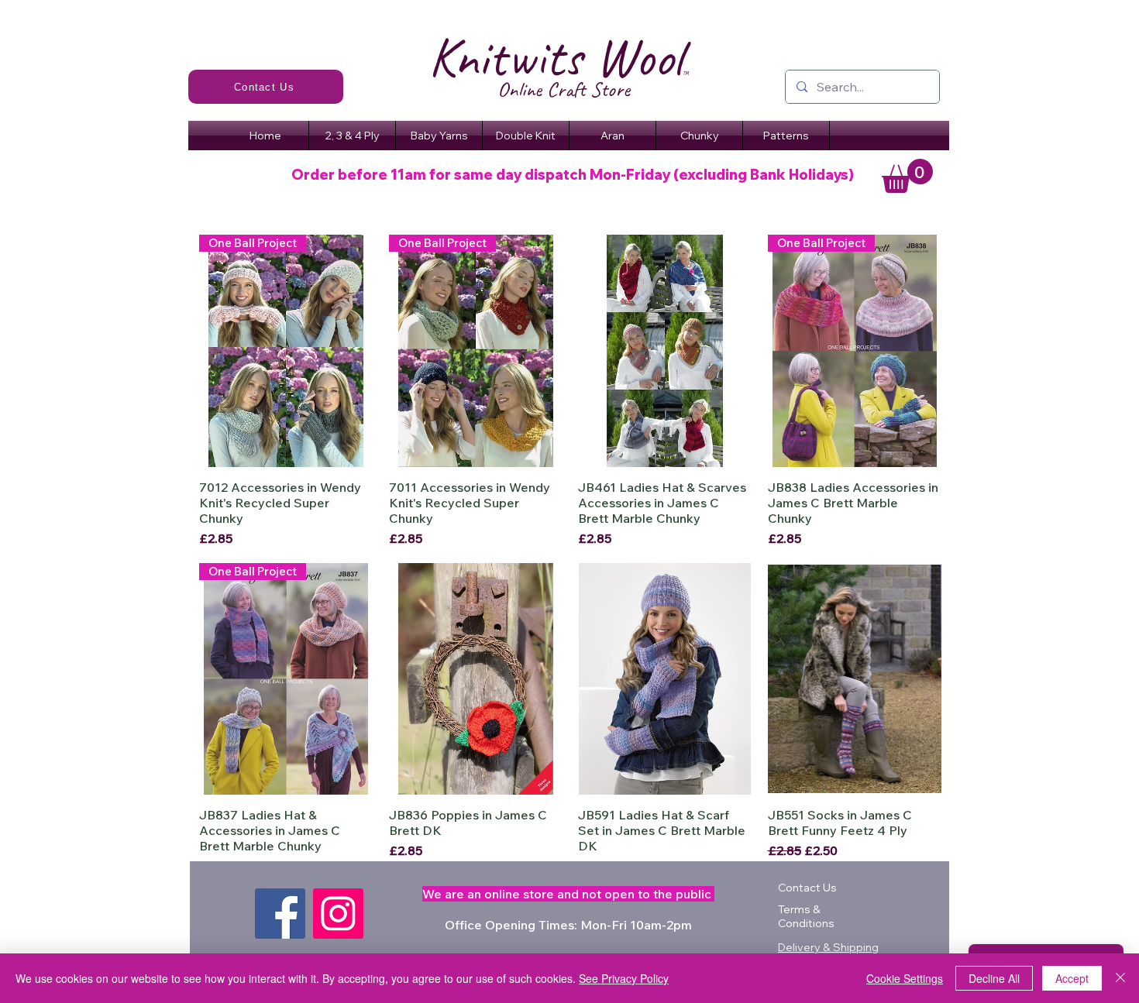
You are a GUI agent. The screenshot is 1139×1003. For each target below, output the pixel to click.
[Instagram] (338, 913)
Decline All (994, 978)
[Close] (1120, 978)
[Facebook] (280, 913)
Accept (1072, 978)
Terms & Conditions (806, 916)
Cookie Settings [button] (904, 978)
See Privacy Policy (624, 978)
